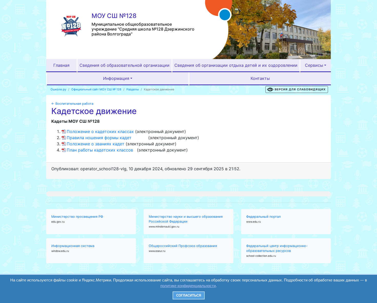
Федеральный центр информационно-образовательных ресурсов (277, 248)
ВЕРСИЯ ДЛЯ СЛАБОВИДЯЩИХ (300, 89)
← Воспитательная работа (72, 104)
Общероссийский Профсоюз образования (183, 246)
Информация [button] (116, 78)
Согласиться (188, 295)
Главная (61, 65)
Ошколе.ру (58, 89)
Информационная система (72, 246)
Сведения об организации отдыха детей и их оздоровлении (235, 65)
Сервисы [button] (314, 65)
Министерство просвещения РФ (77, 217)
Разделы (132, 89)
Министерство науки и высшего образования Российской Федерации (186, 219)
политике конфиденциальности (188, 285)
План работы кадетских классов (100, 150)
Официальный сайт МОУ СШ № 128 (96, 89)
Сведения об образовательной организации (125, 65)
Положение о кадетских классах (100, 131)
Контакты (260, 78)
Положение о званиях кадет (95, 143)
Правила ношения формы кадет (99, 137)
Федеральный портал (263, 217)
